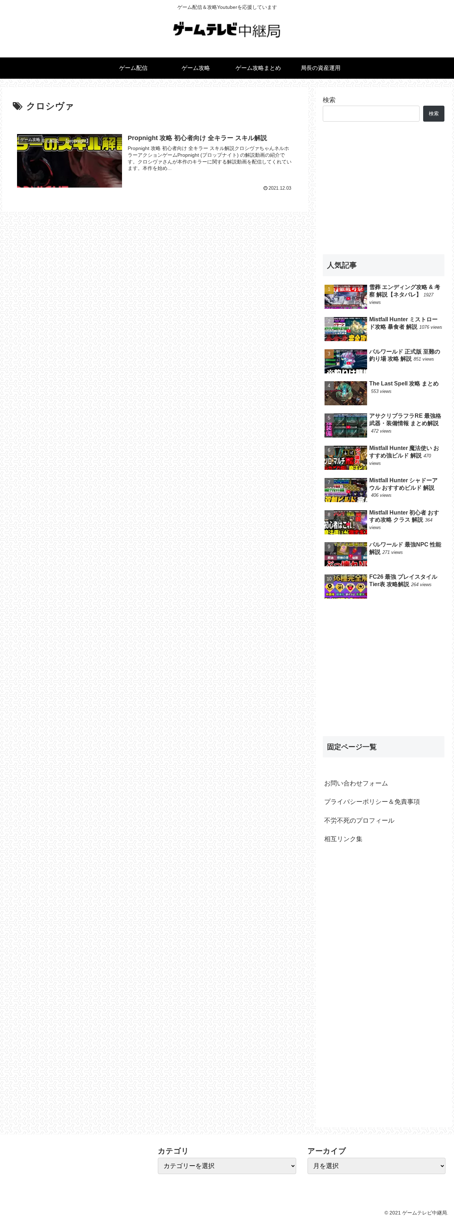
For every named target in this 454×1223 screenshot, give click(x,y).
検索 (329, 100)
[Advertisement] (384, 188)
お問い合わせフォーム (356, 783)
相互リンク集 (343, 839)
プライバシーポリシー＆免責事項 (372, 802)
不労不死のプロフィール (359, 820)
